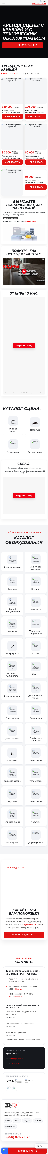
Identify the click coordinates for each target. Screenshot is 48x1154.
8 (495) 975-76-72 (13, 1054)
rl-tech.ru (18, 989)
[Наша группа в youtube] (14, 1088)
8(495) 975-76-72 (27, 1150)
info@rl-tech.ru (17, 1059)
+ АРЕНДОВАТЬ (12, 116)
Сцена (17, 74)
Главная (6, 74)
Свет (17, 1121)
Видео (27, 1121)
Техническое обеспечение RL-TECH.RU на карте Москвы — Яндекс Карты (25, 392)
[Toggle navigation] (4, 2)
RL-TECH (15, 1064)
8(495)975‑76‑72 (31, 221)
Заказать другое (22, 935)
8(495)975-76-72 (39, 4)
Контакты (10, 1126)
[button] (24, 271)
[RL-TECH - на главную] (11, 1106)
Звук (7, 1121)
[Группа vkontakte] (8, 1088)
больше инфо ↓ (10, 218)
